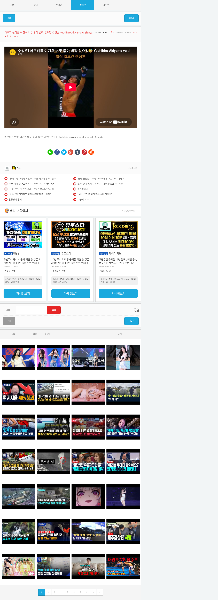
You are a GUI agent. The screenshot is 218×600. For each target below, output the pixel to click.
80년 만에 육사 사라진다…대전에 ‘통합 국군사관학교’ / (101, 184)
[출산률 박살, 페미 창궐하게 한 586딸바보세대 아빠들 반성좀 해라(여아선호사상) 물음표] (88, 566)
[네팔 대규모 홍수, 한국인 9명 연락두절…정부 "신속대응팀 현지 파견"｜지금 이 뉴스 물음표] (53, 496)
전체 (9, 321)
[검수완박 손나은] (123, 427)
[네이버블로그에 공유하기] (50, 152)
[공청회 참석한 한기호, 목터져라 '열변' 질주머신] (123, 461)
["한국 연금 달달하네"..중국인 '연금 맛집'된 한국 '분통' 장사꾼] (18, 427)
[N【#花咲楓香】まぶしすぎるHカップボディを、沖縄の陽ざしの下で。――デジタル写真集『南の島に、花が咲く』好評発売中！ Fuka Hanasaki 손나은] (88, 392)
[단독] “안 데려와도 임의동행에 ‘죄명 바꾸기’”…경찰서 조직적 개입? (32, 194)
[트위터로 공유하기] (64, 152)
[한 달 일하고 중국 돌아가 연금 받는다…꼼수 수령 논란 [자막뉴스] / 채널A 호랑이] (53, 531)
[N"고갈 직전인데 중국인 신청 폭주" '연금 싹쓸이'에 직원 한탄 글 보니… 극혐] (53, 392)
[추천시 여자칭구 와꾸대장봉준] (123, 496)
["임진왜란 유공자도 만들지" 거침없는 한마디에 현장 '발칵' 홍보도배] (88, 461)
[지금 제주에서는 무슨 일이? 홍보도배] (53, 461)
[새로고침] (137, 310)
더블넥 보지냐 (83, 199)
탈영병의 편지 (15, 199)
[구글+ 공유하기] (71, 152)
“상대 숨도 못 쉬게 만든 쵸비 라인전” (94, 194)
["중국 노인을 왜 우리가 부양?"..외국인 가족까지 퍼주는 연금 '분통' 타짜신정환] (18, 461)
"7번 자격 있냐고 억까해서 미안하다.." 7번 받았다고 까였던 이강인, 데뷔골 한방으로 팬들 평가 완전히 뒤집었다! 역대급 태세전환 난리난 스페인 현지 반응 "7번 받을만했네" (32, 184)
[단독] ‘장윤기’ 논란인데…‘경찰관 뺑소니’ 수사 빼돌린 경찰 (32, 189)
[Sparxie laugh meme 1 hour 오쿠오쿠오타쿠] (88, 496)
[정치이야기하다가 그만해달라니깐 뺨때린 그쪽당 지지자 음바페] (88, 531)
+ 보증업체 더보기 (129, 210)
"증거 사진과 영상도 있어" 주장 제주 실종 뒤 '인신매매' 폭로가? (32, 178)
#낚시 (31, 279)
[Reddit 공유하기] (91, 152)
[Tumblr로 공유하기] (77, 152)
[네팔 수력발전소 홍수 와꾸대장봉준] (18, 496)
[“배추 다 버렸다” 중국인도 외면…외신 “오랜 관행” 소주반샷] (88, 427)
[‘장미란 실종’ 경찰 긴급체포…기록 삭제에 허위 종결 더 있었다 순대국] (53, 566)
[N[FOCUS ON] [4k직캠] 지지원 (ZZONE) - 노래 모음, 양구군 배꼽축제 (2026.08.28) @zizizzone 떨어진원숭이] (88, 357)
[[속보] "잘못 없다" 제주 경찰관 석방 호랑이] (123, 531)
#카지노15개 (10, 279)
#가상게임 (15, 282)
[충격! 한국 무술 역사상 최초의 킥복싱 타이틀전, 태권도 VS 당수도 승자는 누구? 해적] (123, 566)
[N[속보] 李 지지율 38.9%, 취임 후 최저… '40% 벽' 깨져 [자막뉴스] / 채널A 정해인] (18, 392)
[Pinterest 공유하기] (84, 152)
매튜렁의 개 (82, 189)
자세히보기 (23, 293)
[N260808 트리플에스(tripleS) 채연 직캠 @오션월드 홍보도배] (123, 357)
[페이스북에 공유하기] (57, 152)
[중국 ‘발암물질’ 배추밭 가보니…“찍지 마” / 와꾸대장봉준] (123, 392)
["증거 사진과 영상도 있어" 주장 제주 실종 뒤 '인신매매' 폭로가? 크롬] (53, 427)
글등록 (131, 18)
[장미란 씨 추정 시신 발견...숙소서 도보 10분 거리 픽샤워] (18, 531)
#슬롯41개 (22, 279)
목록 (9, 18)
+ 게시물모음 (131, 168)
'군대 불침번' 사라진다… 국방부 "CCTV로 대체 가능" (101, 178)
